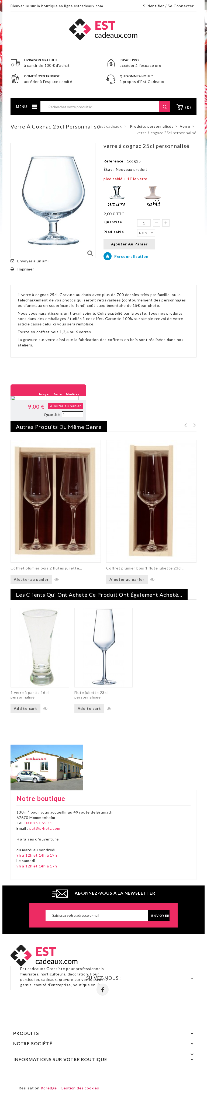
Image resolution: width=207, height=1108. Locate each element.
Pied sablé (114, 232)
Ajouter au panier (65, 406)
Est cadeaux (110, 126)
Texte (57, 394)
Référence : (115, 161)
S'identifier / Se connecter (168, 6)
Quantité (113, 222)
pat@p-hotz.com (44, 828)
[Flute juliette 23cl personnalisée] (104, 647)
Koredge (49, 1088)
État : (109, 169)
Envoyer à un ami (33, 261)
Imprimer (25, 269)
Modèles (72, 394)
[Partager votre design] (16, 406)
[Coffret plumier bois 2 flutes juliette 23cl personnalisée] (56, 501)
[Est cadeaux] (103, 28)
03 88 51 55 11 (38, 823)
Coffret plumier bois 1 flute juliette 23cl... (145, 568)
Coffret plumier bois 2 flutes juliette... (46, 568)
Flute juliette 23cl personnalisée (91, 694)
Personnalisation (131, 256)
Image (44, 394)
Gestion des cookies (80, 1088)
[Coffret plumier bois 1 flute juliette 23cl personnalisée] (151, 501)
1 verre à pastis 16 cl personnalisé (30, 694)
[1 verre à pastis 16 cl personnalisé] (40, 647)
